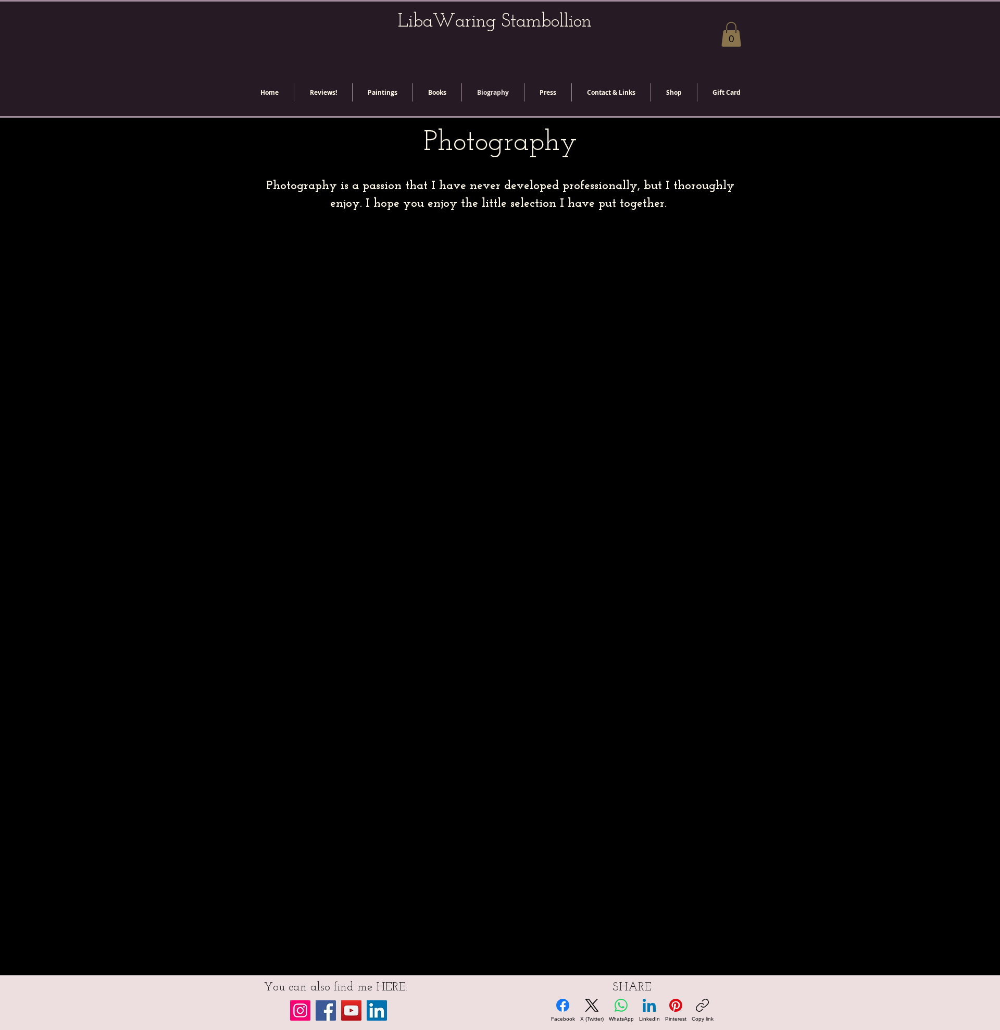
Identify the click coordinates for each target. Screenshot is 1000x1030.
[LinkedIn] (377, 1010)
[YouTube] (351, 1010)
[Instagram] (300, 1010)
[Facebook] (326, 1010)
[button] (731, 34)
